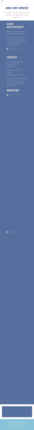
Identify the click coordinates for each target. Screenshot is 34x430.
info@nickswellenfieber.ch (15, 75)
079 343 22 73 (18, 70)
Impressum (12, 424)
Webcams (13, 412)
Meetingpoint (16, 409)
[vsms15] (17, 51)
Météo (20, 412)
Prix (9, 409)
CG (24, 409)
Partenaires (17, 414)
